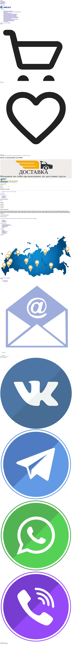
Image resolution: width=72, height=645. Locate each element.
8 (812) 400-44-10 (5, 281)
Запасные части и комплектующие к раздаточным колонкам (11, 155)
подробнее (3, 355)
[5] (3, 184)
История (3, 230)
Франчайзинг (2, 234)
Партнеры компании (5, 231)
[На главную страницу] (5, 8)
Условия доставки (2, 2)
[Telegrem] (36, 499)
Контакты (1, 278)
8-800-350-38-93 (5, 280)
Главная (1, 155)
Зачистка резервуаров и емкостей (6, 225)
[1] (0, 184)
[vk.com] (36, 428)
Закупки (3, 227)
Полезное (1, 0)
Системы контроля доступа (6, 224)
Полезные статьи (4, 233)
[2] (1, 184)
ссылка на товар (2, 194)
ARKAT (7, 643)
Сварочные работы (4, 226)
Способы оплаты (2, 1)
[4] (2, 184)
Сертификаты (4, 232)
